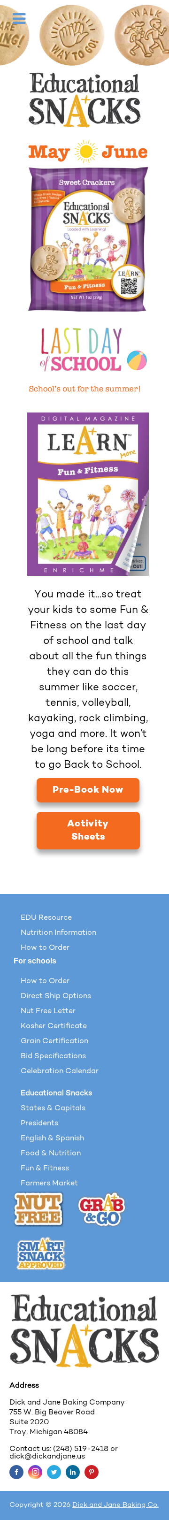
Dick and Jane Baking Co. (115, 1505)
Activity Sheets (87, 830)
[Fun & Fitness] (88, 239)
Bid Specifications (53, 1056)
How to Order (45, 948)
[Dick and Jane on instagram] (35, 1472)
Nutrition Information (58, 933)
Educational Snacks (56, 1093)
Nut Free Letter (48, 1011)
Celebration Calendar (60, 1071)
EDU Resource (46, 918)
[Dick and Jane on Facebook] (16, 1472)
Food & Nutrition (51, 1153)
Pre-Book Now (88, 790)
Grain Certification (54, 1041)
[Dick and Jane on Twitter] (54, 1472)
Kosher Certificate (54, 1026)
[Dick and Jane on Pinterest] (91, 1472)
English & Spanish (52, 1138)
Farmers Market (49, 1183)
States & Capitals (53, 1108)
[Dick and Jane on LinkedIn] (73, 1472)
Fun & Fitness (45, 1168)
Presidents (39, 1123)
